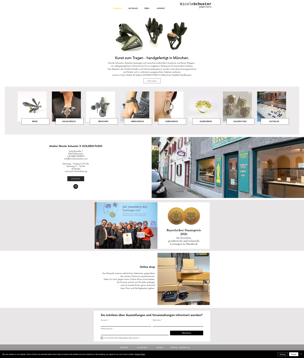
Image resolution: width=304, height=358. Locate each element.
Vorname (105, 320)
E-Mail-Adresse (107, 329)
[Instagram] (75, 186)
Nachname (157, 320)
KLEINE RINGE (206, 121)
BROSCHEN (103, 121)
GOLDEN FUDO (240, 121)
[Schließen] (301, 354)
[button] (147, 8)
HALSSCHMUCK (69, 121)
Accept (293, 354)
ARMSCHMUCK (137, 121)
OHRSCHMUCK (171, 121)
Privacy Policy (140, 354)
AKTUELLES (274, 121)
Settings (283, 354)
